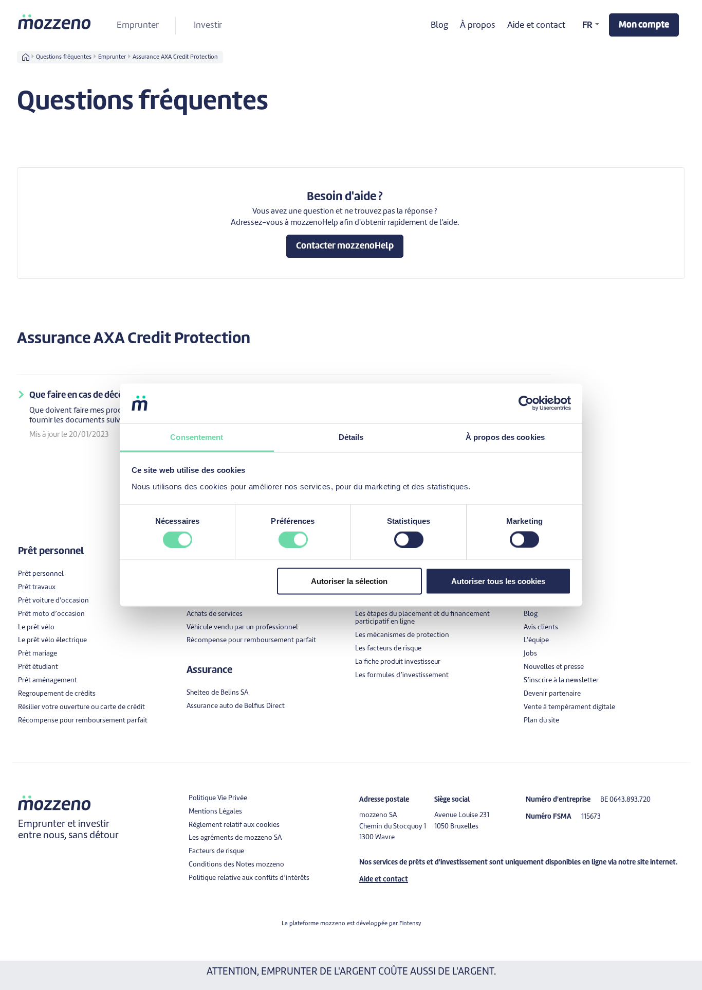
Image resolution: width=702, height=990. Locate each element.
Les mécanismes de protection (402, 635)
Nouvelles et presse (554, 667)
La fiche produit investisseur (397, 662)
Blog (439, 25)
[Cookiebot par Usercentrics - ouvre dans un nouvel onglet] (526, 403)
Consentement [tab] (196, 436)
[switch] (293, 540)
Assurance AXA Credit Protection (175, 57)
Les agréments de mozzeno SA (235, 838)
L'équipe (536, 640)
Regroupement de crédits (57, 694)
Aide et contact (536, 25)
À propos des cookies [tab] (505, 436)
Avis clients (541, 627)
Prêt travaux (37, 587)
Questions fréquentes (63, 57)
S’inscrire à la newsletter (561, 680)
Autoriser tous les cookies (498, 580)
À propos (477, 25)
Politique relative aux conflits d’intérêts (249, 878)
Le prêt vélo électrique (52, 640)
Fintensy (410, 924)
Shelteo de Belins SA (217, 693)
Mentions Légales (215, 811)
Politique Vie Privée (218, 798)
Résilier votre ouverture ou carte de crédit (81, 707)
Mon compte (644, 25)
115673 (591, 817)
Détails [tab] (351, 436)
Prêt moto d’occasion (51, 614)
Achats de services (215, 614)
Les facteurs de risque (388, 648)
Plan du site (541, 720)
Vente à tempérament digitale (569, 707)
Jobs (530, 653)
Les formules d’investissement (402, 675)
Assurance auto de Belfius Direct (236, 706)
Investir (208, 25)
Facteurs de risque (216, 851)
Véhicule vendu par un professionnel (242, 627)
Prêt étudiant (38, 667)
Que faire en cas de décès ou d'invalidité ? (109, 395)
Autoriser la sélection (349, 580)
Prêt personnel (41, 574)
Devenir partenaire (552, 694)
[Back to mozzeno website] (55, 21)
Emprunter (138, 25)
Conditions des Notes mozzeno (236, 864)
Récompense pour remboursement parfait (82, 720)
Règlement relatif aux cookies (234, 825)
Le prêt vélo (36, 627)
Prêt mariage (37, 653)
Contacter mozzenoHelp (345, 246)
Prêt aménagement (47, 680)
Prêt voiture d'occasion (53, 600)
